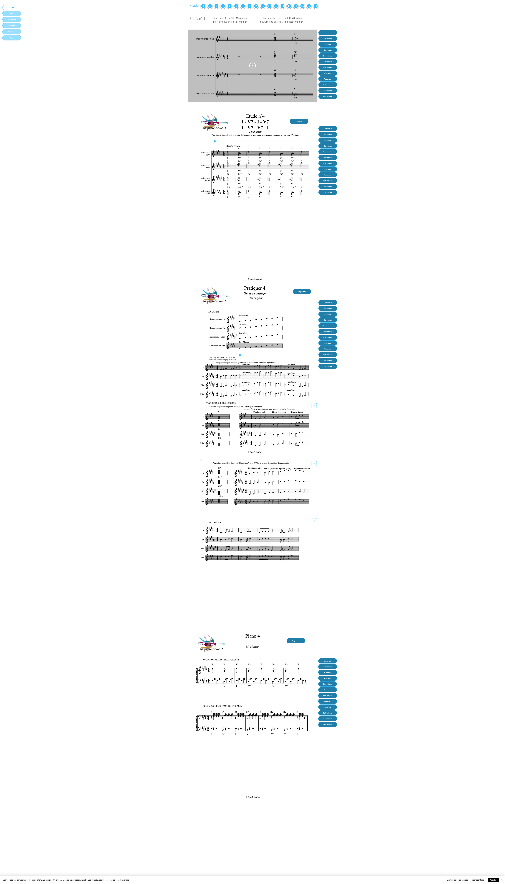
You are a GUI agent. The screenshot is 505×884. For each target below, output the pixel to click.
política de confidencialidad (118, 879)
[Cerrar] (501, 880)
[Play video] (252, 66)
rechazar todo (478, 879)
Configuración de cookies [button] (457, 879)
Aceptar (493, 879)
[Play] (215, 141)
